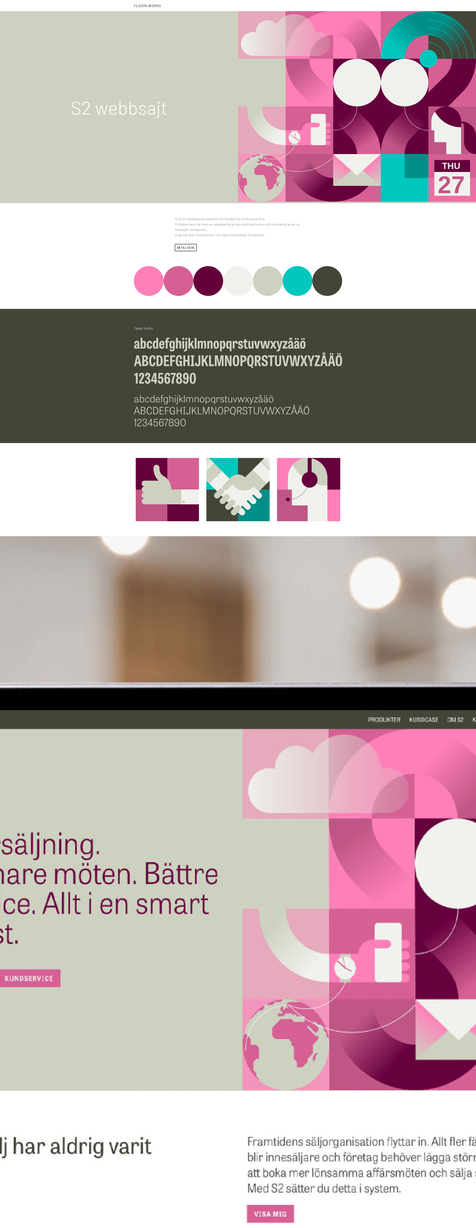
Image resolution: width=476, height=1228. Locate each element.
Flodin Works (147, 5)
